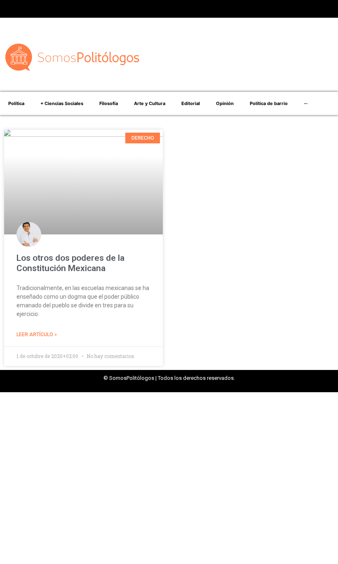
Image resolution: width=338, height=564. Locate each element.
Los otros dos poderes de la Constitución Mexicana (70, 263)
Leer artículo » (36, 334)
